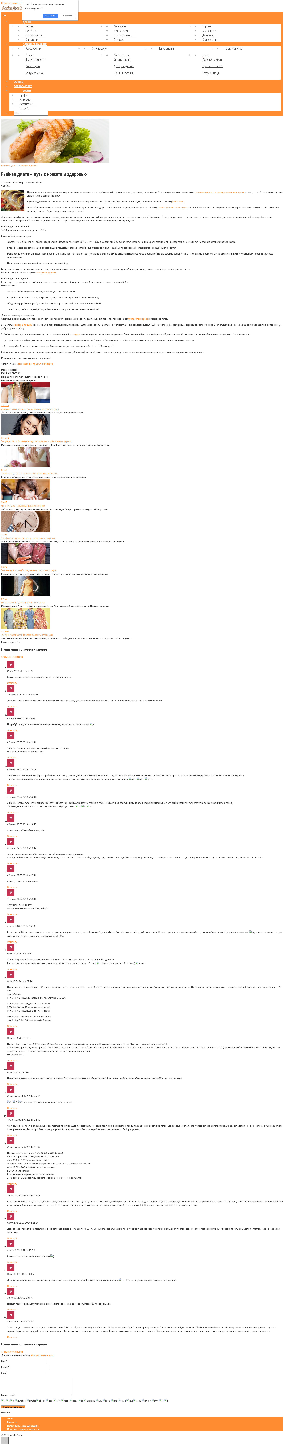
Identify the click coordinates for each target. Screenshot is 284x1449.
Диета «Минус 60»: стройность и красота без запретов (23, 505)
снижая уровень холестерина (172, 207)
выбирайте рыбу (23, 324)
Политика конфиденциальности (23, 1429)
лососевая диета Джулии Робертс (35, 363)
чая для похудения (46, 272)
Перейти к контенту (11, 2)
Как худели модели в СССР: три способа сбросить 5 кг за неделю (27, 634)
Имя (4, 1361)
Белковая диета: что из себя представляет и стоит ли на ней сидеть (28, 570)
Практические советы (212, 66)
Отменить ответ (46, 1355)
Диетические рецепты (36, 60)
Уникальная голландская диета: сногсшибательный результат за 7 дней (30, 409)
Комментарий (8, 1394)
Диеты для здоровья (124, 66)
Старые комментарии (12, 656)
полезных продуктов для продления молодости (219, 192)
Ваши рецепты (33, 66)
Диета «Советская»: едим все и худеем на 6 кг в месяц (23, 602)
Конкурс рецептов (34, 73)
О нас (10, 1418)
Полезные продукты (212, 60)
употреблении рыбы (138, 318)
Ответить (12, 682)
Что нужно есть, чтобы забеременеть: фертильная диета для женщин (29, 473)
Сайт (3, 1372)
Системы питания (122, 60)
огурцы (76, 334)
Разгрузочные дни (211, 73)
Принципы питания (123, 73)
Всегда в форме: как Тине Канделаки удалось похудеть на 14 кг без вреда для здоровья (36, 441)
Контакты (12, 1422)
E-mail (5, 1367)
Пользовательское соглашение (23, 1425)
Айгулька (34, 1355)
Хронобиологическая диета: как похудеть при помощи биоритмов (28, 538)
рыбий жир (177, 201)
